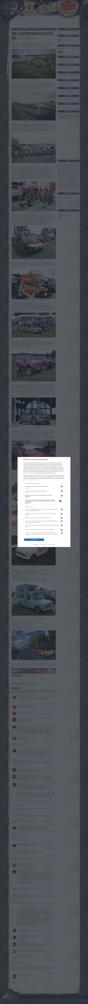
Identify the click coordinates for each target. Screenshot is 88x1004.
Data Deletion (36, 544)
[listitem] (44, 483)
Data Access (44, 544)
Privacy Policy (52, 544)
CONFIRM (34, 539)
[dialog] (44, 502)
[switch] (61, 486)
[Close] (67, 459)
